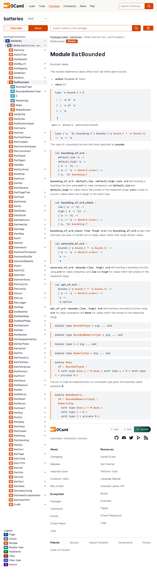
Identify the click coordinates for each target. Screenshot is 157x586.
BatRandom (21, 385)
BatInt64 (19, 274)
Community (69, 6)
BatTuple (19, 453)
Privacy (146, 542)
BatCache (19, 128)
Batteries (19, 486)
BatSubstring (21, 440)
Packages (54, 6)
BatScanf (19, 408)
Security (74, 542)
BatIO (17, 238)
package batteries (14, 36)
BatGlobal (19, 215)
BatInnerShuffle (23, 256)
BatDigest (20, 160)
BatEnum (19, 178)
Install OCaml (108, 456)
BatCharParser (22, 137)
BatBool (18, 77)
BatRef (18, 389)
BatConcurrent (22, 151)
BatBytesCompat (24, 123)
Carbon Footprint (99, 542)
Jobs (53, 530)
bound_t (118, 133)
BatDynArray (21, 169)
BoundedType (24, 86)
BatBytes (19, 118)
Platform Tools (109, 471)
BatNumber (20, 334)
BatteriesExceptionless (27, 495)
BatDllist (19, 164)
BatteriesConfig (23, 490)
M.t (128, 370)
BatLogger (20, 302)
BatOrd (18, 353)
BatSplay (19, 421)
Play (92, 6)
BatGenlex (20, 210)
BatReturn (20, 403)
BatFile (18, 183)
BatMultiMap (21, 316)
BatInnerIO (20, 247)
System (144, 429)
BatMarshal (20, 311)
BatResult (19, 398)
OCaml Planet (58, 523)
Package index (59, 37)
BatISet (18, 242)
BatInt (17, 265)
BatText (18, 449)
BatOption (20, 348)
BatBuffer (19, 114)
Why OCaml (56, 486)
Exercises (106, 500)
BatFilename (21, 187)
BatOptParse (21, 343)
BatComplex (21, 141)
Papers (104, 508)
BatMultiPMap (22, 320)
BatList (18, 293)
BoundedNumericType (28, 91)
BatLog (18, 297)
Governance (125, 542)
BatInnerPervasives (25, 252)
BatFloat (19, 196)
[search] (149, 6)
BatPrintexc (21, 371)
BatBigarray (20, 68)
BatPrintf (19, 375)
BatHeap (19, 229)
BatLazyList (21, 284)
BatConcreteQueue (25, 146)
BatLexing (20, 288)
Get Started (108, 464)
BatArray (19, 50)
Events (54, 516)
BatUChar (19, 458)
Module (72, 41)
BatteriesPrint (22, 499)
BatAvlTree (20, 54)
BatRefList (20, 394)
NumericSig (22, 100)
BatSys (18, 444)
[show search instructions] (148, 28)
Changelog (56, 456)
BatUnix (18, 472)
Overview (16, 28)
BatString (19, 435)
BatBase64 (20, 59)
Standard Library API (112, 486)
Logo (103, 522)
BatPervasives (22, 366)
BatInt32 (19, 270)
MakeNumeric (23, 109)
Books (104, 493)
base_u (81, 370)
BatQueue (19, 380)
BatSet (18, 417)
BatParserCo (21, 357)
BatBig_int (20, 63)
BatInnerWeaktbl (23, 261)
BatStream (20, 431)
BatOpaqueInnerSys (25, 339)
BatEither (19, 173)
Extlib (17, 504)
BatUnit (18, 467)
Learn (32, 6)
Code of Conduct (60, 549)
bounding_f (79, 174)
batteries (13, 18)
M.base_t (96, 370)
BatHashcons (22, 219)
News (83, 6)
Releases (55, 464)
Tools (42, 6)
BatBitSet (19, 73)
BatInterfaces (22, 279)
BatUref (18, 476)
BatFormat (20, 201)
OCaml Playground (111, 515)
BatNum (18, 330)
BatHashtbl (20, 224)
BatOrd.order (87, 170)
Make (19, 105)
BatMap (18, 307)
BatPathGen (21, 362)
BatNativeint (21, 325)
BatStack (19, 426)
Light (116, 429)
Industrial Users (59, 471)
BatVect (19, 481)
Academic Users (59, 478)
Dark (129, 429)
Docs (38, 28)
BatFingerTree (22, 192)
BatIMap (19, 233)
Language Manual (110, 478)
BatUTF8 (19, 463)
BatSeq (18, 412)
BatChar (18, 132)
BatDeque (19, 155)
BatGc (17, 206)
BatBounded (21, 82)
